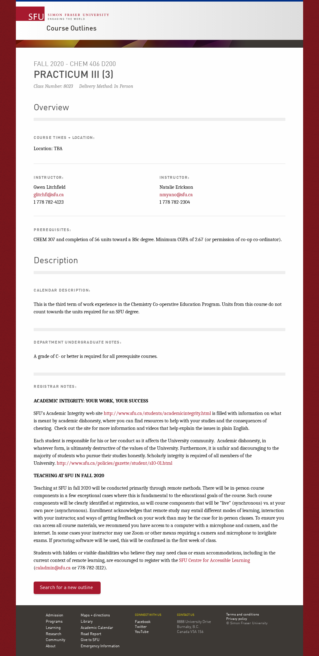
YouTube (142, 632)
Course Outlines (71, 28)
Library (87, 622)
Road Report (91, 634)
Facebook (142, 622)
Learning (53, 628)
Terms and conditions (242, 614)
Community (55, 640)
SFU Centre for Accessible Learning (214, 560)
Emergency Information (100, 646)
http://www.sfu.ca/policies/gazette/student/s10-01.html (114, 463)
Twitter (141, 627)
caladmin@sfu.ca (53, 568)
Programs (54, 622)
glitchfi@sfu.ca (49, 194)
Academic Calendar (97, 628)
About (50, 646)
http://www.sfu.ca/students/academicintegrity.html (157, 413)
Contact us (185, 615)
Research (53, 634)
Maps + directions (95, 615)
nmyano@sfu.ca (176, 194)
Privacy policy (236, 619)
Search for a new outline (66, 587)
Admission (54, 615)
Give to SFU (90, 640)
